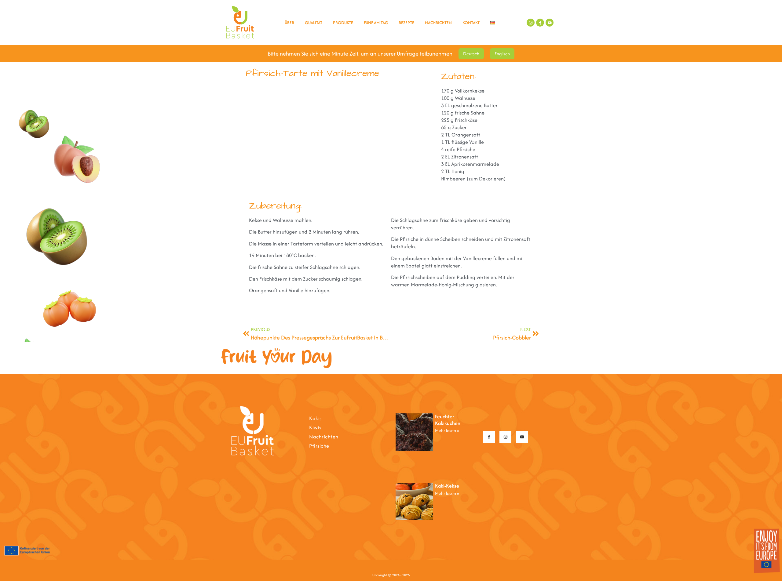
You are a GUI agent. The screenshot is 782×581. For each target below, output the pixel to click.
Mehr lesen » (447, 430)
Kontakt (471, 23)
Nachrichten (438, 23)
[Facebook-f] (540, 23)
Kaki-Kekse (447, 485)
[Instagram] (531, 23)
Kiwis (315, 427)
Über (289, 23)
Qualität (313, 23)
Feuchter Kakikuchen (447, 420)
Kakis (315, 418)
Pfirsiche (319, 445)
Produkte (343, 23)
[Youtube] (550, 23)
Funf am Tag (376, 23)
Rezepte (406, 23)
